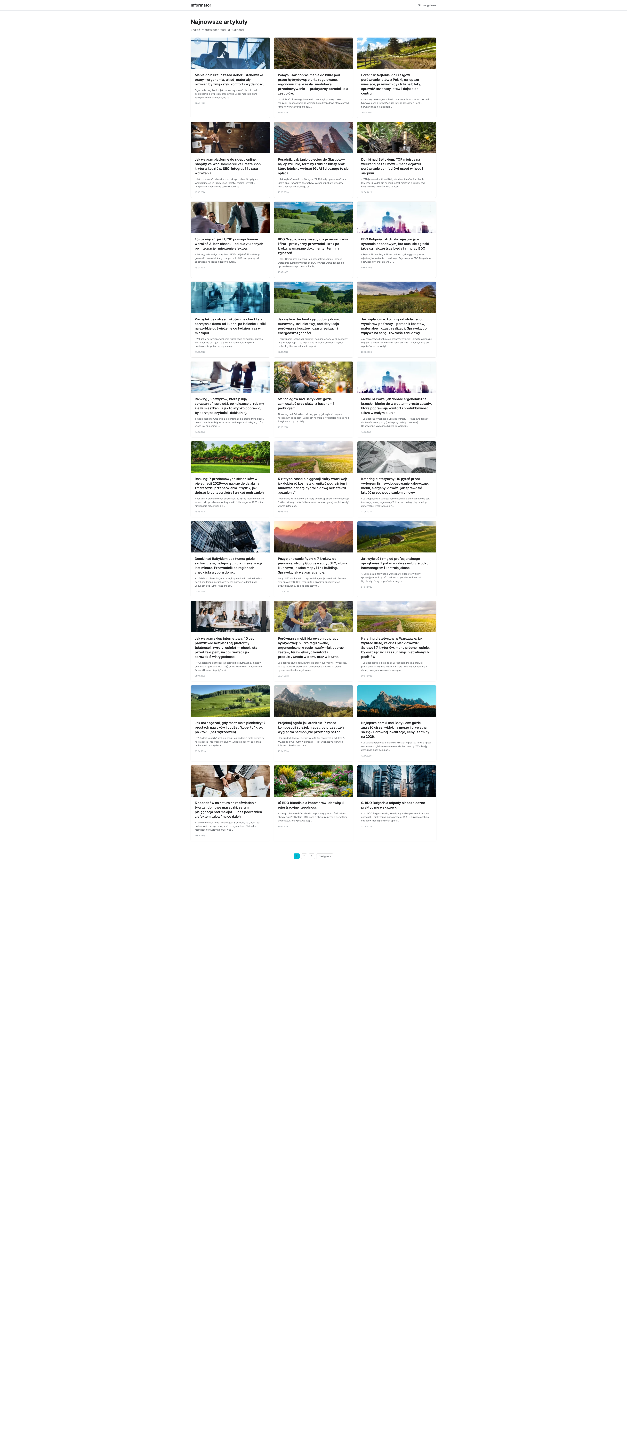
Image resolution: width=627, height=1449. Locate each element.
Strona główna (427, 5)
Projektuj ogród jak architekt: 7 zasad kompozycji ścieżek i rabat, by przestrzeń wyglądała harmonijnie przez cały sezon (311, 727)
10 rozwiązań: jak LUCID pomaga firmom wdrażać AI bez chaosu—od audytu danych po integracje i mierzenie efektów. (229, 243)
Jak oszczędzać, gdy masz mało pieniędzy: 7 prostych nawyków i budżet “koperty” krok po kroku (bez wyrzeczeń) (230, 727)
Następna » (325, 856)
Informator (201, 5)
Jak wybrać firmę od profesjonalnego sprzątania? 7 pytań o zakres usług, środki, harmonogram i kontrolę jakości (394, 563)
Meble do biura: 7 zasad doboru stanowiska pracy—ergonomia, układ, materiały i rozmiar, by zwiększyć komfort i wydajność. (229, 79)
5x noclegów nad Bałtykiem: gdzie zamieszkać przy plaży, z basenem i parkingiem (306, 403)
